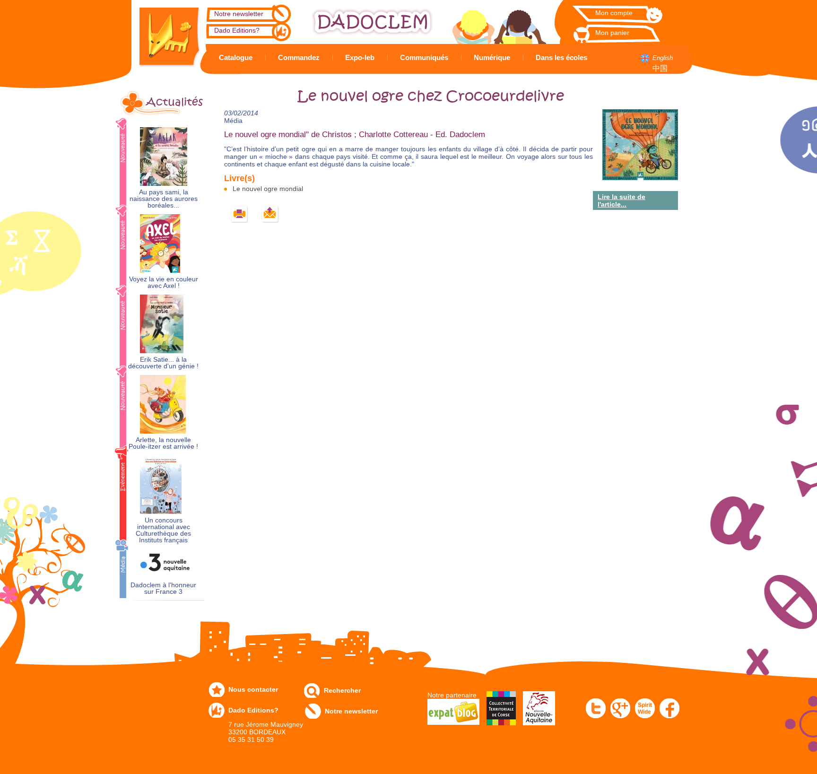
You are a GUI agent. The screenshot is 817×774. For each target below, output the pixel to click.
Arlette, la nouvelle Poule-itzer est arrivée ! (163, 443)
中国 (660, 68)
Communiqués (424, 57)
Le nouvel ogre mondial (268, 188)
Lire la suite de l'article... (621, 200)
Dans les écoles (561, 57)
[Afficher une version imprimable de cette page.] (239, 214)
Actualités (174, 102)
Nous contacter (253, 689)
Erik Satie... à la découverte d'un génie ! (163, 363)
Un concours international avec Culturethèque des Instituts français (163, 530)
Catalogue (235, 57)
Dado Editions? (237, 30)
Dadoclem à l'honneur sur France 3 (163, 588)
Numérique (492, 57)
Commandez (299, 57)
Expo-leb (359, 57)
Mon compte (614, 13)
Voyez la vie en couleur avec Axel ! (163, 282)
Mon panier (612, 32)
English (662, 57)
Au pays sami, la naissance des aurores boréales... (164, 199)
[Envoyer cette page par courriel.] (270, 214)
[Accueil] (162, 33)
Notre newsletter (238, 13)
